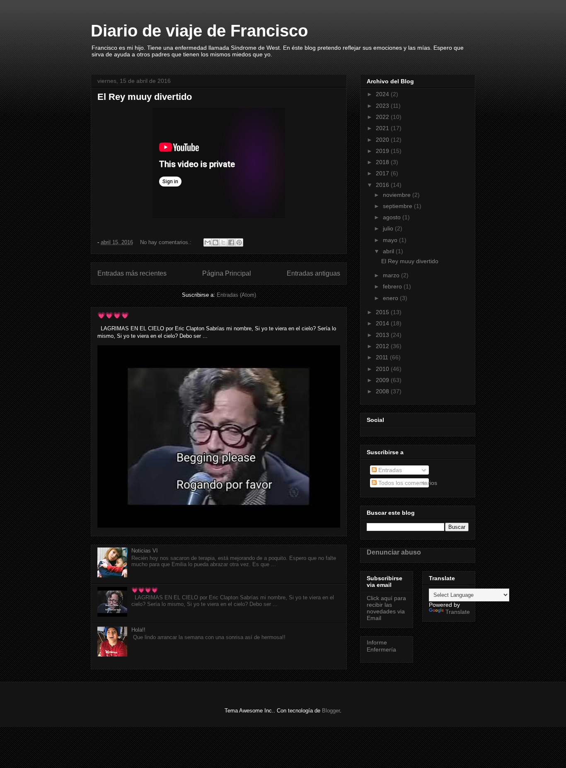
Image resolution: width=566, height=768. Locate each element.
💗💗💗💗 (113, 315)
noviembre (397, 194)
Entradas (389, 470)
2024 (383, 94)
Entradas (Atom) (236, 295)
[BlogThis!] (215, 242)
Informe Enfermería (381, 646)
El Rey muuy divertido (144, 97)
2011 (383, 357)
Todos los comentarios (407, 483)
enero (391, 298)
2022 (383, 117)
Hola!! (138, 630)
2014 (383, 323)
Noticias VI (144, 551)
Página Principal (226, 273)
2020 (383, 139)
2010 (383, 369)
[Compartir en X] (223, 242)
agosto (392, 217)
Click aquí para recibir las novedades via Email (386, 608)
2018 (383, 162)
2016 (383, 185)
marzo (392, 275)
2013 (383, 335)
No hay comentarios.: (166, 242)
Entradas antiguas (313, 273)
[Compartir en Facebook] (231, 242)
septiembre (398, 206)
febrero (393, 286)
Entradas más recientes (132, 273)
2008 (383, 391)
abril (389, 251)
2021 (383, 128)
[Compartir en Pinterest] (239, 242)
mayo (391, 240)
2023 (383, 105)
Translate (457, 611)
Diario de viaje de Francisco (199, 31)
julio (389, 228)
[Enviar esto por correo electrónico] (207, 242)
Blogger (331, 710)
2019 (383, 151)
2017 (383, 173)
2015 (383, 312)
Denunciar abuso (394, 552)
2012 (383, 346)
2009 (383, 380)
